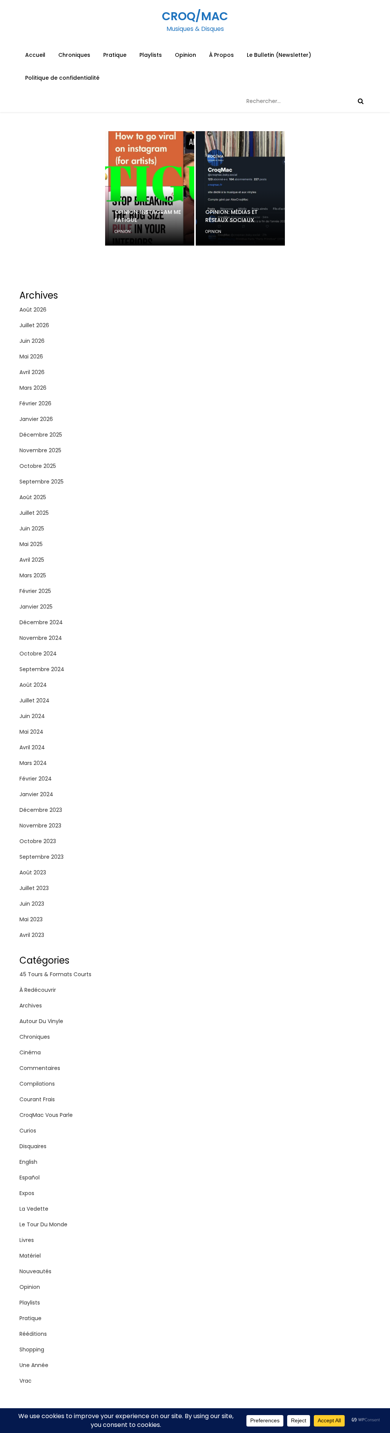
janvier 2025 (36, 606)
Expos (26, 1193)
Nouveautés (35, 1271)
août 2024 (33, 685)
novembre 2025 (40, 450)
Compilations (37, 1084)
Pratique (114, 55)
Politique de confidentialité (62, 78)
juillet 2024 (34, 700)
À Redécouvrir (37, 990)
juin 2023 (31, 904)
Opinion (185, 55)
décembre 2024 (41, 622)
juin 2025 (31, 528)
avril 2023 (31, 935)
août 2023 (32, 872)
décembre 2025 (40, 435)
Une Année (33, 1365)
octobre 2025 (37, 466)
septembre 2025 (41, 481)
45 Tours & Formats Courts (55, 974)
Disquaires (32, 1146)
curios (27, 1130)
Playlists (150, 55)
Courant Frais (37, 1099)
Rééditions (33, 1334)
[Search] (361, 101)
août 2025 (32, 497)
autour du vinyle (41, 1021)
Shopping (31, 1349)
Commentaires (39, 1068)
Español (29, 1177)
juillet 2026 (34, 325)
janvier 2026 (36, 419)
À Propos (221, 55)
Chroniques (74, 55)
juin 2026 (32, 341)
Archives (30, 1005)
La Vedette (33, 1209)
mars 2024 (33, 763)
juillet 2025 (34, 513)
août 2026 (32, 309)
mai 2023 (31, 919)
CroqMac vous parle (46, 1115)
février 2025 (35, 591)
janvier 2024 (36, 794)
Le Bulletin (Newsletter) (279, 55)
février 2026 (35, 403)
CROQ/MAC (195, 16)
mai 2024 (31, 732)
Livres (26, 1240)
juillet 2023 (34, 888)
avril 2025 (31, 560)
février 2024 (35, 778)
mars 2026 (32, 388)
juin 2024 (32, 716)
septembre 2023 (41, 857)
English (28, 1162)
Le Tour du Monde (43, 1224)
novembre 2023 (40, 825)
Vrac (25, 1381)
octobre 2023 (37, 841)
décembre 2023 (40, 810)
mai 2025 (31, 544)
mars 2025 (32, 575)
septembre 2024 (41, 669)
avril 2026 (32, 372)
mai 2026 (31, 356)
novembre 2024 (40, 638)
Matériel (30, 1255)
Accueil (35, 55)
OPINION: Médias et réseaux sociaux (231, 216)
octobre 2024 (38, 653)
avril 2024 (32, 747)
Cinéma (30, 1052)
